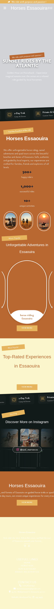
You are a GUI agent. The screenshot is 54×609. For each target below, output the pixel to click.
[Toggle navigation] (5, 8)
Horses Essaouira (29, 8)
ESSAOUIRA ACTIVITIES (27, 571)
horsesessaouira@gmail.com (28, 588)
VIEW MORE (27, 328)
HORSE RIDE (27, 565)
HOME (27, 562)
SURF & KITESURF (27, 568)
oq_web (39, 597)
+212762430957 (28, 585)
